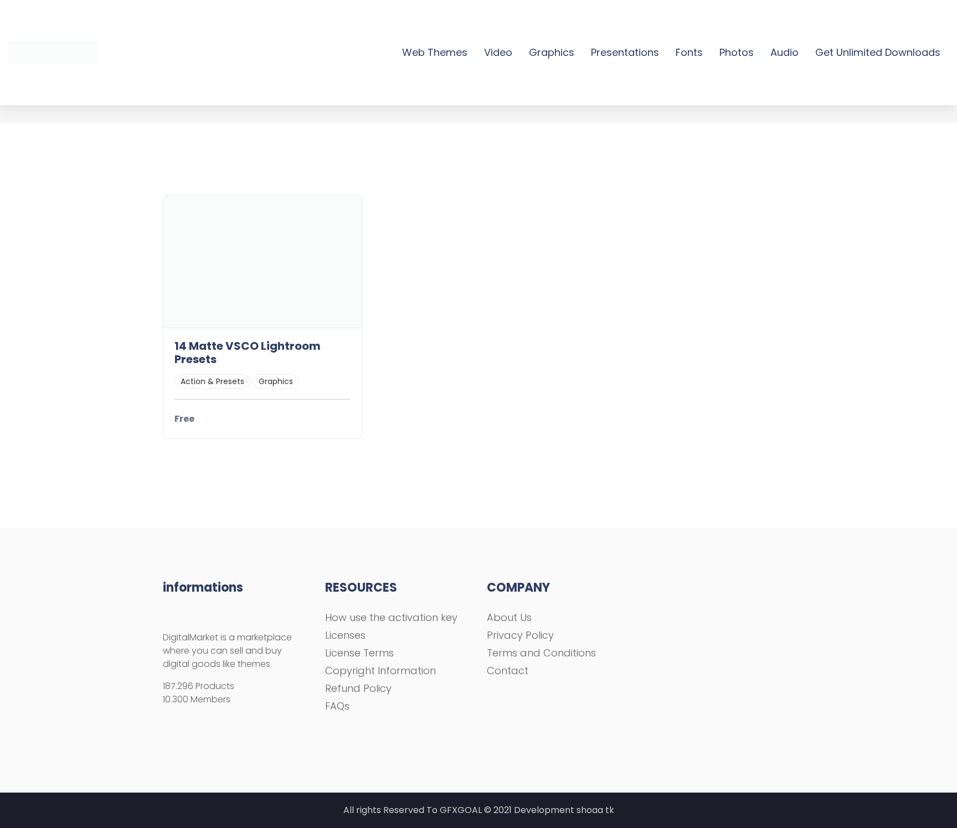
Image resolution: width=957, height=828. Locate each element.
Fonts (689, 52)
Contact (507, 670)
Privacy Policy (520, 635)
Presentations (625, 52)
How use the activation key (391, 617)
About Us (509, 617)
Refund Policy (358, 688)
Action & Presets (212, 381)
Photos (736, 52)
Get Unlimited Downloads (877, 52)
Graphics (551, 52)
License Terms (359, 653)
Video (498, 52)
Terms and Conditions (541, 653)
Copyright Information (380, 670)
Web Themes (434, 52)
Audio (784, 52)
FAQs (337, 706)
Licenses (345, 635)
